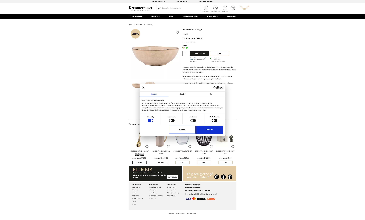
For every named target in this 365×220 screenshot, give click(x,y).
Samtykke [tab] (154, 94)
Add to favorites (177, 32)
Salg (171, 16)
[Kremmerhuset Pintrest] (230, 176)
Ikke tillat (182, 130)
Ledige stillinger (136, 187)
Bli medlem (172, 177)
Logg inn (225, 11)
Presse (134, 201)
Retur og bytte (171, 195)
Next (183, 59)
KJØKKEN (139, 24)
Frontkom (194, 213)
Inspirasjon (212, 16)
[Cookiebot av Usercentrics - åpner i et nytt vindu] (215, 87)
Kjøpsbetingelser (172, 187)
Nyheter (155, 16)
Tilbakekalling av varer (156, 195)
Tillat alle (209, 130)
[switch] (172, 120)
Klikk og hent (153, 190)
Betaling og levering (173, 193)
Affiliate (134, 204)
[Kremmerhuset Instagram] (216, 176)
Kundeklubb (135, 195)
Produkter (136, 16)
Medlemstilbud (190, 16)
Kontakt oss (152, 193)
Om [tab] (211, 94)
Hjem (130, 24)
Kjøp (219, 53)
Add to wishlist (146, 146)
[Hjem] (141, 8)
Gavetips (231, 16)
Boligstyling (152, 198)
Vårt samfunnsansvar (206, 1)
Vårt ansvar (135, 190)
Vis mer (139, 162)
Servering (149, 24)
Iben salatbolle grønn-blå (187, 48)
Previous (127, 59)
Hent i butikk (199, 53)
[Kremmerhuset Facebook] (223, 176)
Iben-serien (200, 67)
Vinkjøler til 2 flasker (182, 151)
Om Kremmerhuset (137, 198)
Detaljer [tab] (182, 94)
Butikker (134, 193)
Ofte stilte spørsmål (155, 187)
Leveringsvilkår (171, 190)
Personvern (171, 213)
